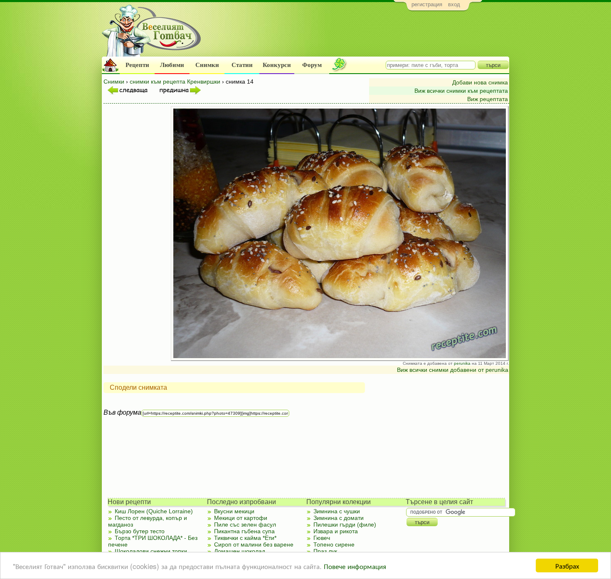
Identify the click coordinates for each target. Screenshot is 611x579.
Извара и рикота (335, 531)
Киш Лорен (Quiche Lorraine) (154, 511)
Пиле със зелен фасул (245, 524)
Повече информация (355, 566)
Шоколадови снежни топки (151, 551)
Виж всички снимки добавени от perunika (452, 369)
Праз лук (325, 551)
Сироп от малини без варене (253, 544)
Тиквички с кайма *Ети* (245, 537)
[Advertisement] (357, 35)
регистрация (426, 4)
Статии (242, 65)
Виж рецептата (487, 99)
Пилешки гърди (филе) (344, 524)
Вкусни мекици (234, 511)
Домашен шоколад (239, 551)
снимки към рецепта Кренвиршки (175, 81)
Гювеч (321, 537)
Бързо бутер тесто (140, 531)
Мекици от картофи (240, 518)
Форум (312, 65)
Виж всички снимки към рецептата (461, 90)
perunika (462, 363)
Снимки (207, 65)
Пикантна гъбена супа (244, 531)
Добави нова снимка (480, 82)
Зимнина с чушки (336, 511)
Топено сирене (334, 544)
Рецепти (137, 65)
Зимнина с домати (338, 518)
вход (454, 4)
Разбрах (567, 565)
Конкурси (277, 65)
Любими (172, 65)
